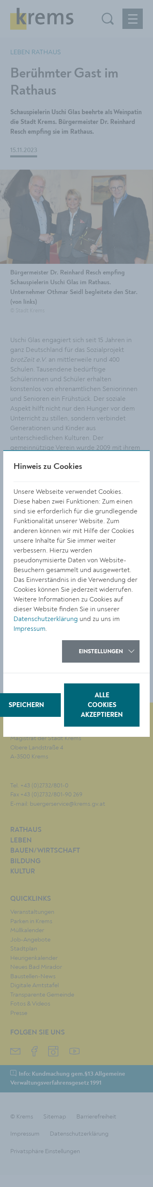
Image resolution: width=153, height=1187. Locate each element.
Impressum (29, 629)
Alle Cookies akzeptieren (102, 705)
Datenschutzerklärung (45, 619)
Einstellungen (101, 651)
